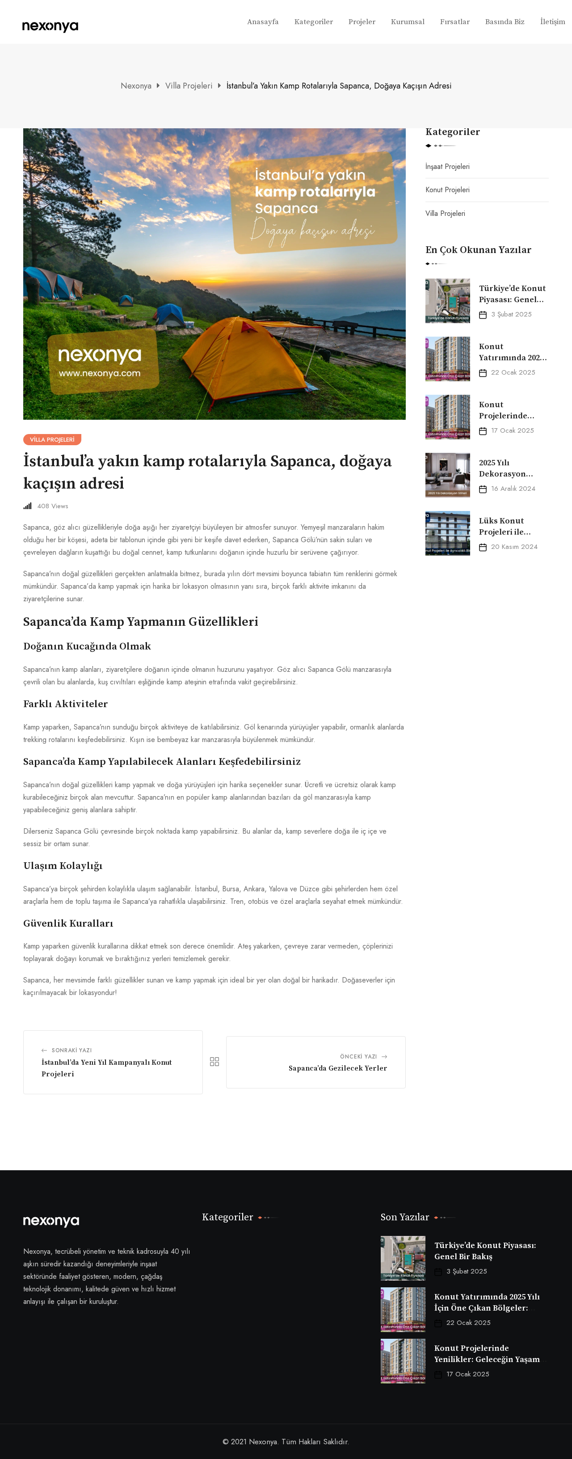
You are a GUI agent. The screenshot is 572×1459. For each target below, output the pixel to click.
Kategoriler (313, 22)
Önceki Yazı (358, 1057)
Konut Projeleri (447, 190)
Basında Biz (505, 22)
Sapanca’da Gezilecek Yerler (338, 1068)
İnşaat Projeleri (447, 166)
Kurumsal (408, 22)
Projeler (362, 22)
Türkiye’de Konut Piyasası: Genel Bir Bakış (512, 299)
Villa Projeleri (445, 213)
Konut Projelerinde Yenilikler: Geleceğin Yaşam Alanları (487, 1359)
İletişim (552, 22)
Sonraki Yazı (72, 1050)
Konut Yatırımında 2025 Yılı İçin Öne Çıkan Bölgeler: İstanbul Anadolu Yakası (487, 1308)
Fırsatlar (455, 22)
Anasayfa (263, 22)
